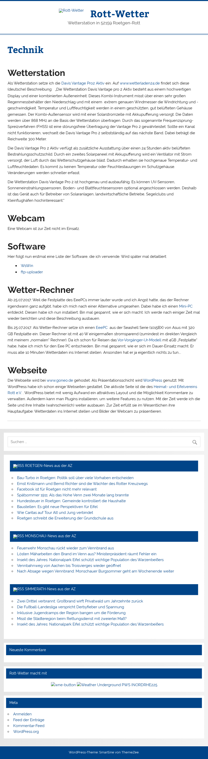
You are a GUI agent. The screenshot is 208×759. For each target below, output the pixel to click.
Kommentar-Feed (28, 725)
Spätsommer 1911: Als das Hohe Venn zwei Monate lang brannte (73, 495)
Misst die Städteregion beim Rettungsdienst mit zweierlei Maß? (72, 618)
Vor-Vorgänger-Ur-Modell (139, 340)
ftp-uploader (32, 272)
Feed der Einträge (28, 720)
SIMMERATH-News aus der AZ (50, 589)
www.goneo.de (60, 380)
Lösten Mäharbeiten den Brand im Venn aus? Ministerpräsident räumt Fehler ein (87, 554)
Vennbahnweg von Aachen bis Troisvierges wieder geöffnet (69, 565)
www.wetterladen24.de (140, 83)
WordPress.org (26, 731)
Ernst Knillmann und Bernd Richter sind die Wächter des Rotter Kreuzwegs (82, 483)
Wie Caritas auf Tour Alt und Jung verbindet (55, 512)
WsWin (27, 265)
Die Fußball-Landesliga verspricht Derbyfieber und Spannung (70, 607)
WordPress (152, 380)
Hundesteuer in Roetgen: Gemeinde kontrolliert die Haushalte (71, 501)
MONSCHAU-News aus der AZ (50, 536)
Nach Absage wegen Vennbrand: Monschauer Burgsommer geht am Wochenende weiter (95, 571)
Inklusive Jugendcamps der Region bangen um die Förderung (71, 613)
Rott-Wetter (119, 13)
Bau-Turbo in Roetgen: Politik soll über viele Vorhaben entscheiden (75, 478)
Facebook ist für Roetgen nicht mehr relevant (57, 489)
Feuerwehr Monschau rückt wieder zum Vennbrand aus (65, 548)
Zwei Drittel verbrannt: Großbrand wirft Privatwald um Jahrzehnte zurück (80, 601)
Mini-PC (186, 306)
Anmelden (22, 714)
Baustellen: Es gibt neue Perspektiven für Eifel (57, 506)
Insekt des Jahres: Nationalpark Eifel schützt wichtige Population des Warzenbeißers (90, 560)
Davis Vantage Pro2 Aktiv (83, 83)
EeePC (102, 327)
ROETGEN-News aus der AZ (48, 466)
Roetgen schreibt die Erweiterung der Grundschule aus (65, 518)
